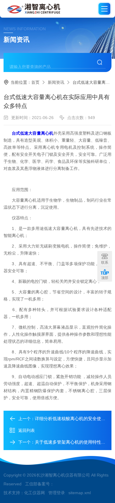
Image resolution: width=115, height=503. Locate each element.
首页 (35, 82)
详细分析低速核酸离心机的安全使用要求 (74, 418)
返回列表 (26, 430)
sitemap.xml (79, 492)
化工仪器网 (34, 492)
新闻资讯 (56, 82)
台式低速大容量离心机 (32, 133)
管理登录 (56, 492)
